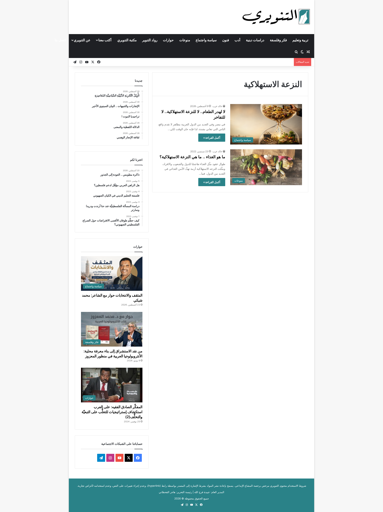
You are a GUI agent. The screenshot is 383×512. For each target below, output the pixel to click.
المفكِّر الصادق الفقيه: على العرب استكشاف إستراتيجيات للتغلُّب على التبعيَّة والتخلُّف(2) (112, 412)
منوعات (184, 40)
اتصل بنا (60, 40)
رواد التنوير (149, 40)
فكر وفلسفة (278, 40)
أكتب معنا (105, 40)
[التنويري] (276, 17)
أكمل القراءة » (211, 137)
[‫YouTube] (119, 458)
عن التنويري (82, 40)
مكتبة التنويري (127, 40)
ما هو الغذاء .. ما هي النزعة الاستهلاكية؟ (192, 156)
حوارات (168, 40)
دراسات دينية (255, 40)
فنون (225, 40)
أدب (237, 40)
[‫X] (129, 458)
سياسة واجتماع (206, 40)
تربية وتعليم (300, 40)
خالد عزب (217, 106)
